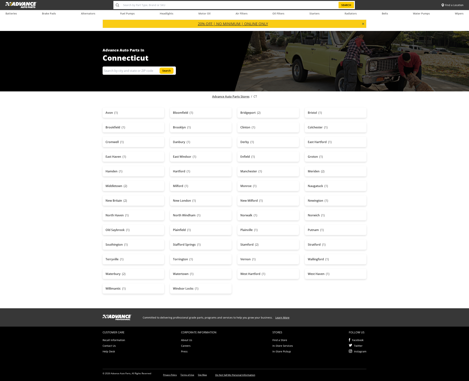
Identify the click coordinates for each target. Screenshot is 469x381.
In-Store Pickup (281, 351)
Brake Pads (49, 13)
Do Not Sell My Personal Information (235, 375)
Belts (385, 13)
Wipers (459, 13)
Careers (186, 345)
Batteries (11, 13)
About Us (186, 340)
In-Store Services (282, 345)
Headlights (166, 13)
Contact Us (109, 345)
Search (346, 5)
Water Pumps (421, 13)
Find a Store (279, 340)
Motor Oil (204, 13)
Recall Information (114, 340)
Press (184, 351)
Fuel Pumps (127, 13)
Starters (314, 13)
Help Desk (109, 351)
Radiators (351, 13)
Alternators (88, 13)
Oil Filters (278, 13)
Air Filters (242, 13)
